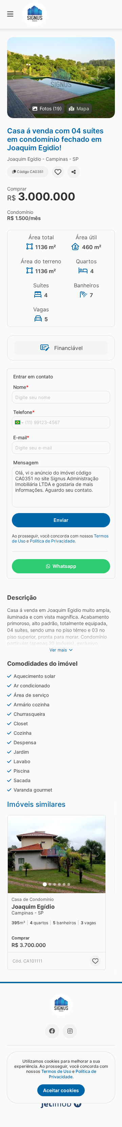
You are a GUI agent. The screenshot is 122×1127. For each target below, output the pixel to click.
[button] (61, 77)
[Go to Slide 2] (49, 884)
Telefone (24, 412)
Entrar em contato (33, 376)
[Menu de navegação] (10, 14)
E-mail (21, 437)
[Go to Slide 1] (45, 884)
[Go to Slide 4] (59, 884)
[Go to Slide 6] (68, 884)
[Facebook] (52, 1031)
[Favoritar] (58, 172)
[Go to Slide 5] (64, 884)
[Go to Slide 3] (54, 884)
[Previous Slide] (12, 77)
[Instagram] (70, 1031)
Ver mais (58, 650)
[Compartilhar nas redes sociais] (73, 172)
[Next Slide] (109, 77)
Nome (20, 387)
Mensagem (25, 462)
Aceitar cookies (61, 1090)
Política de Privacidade (52, 541)
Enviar (61, 520)
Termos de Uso (56, 1071)
